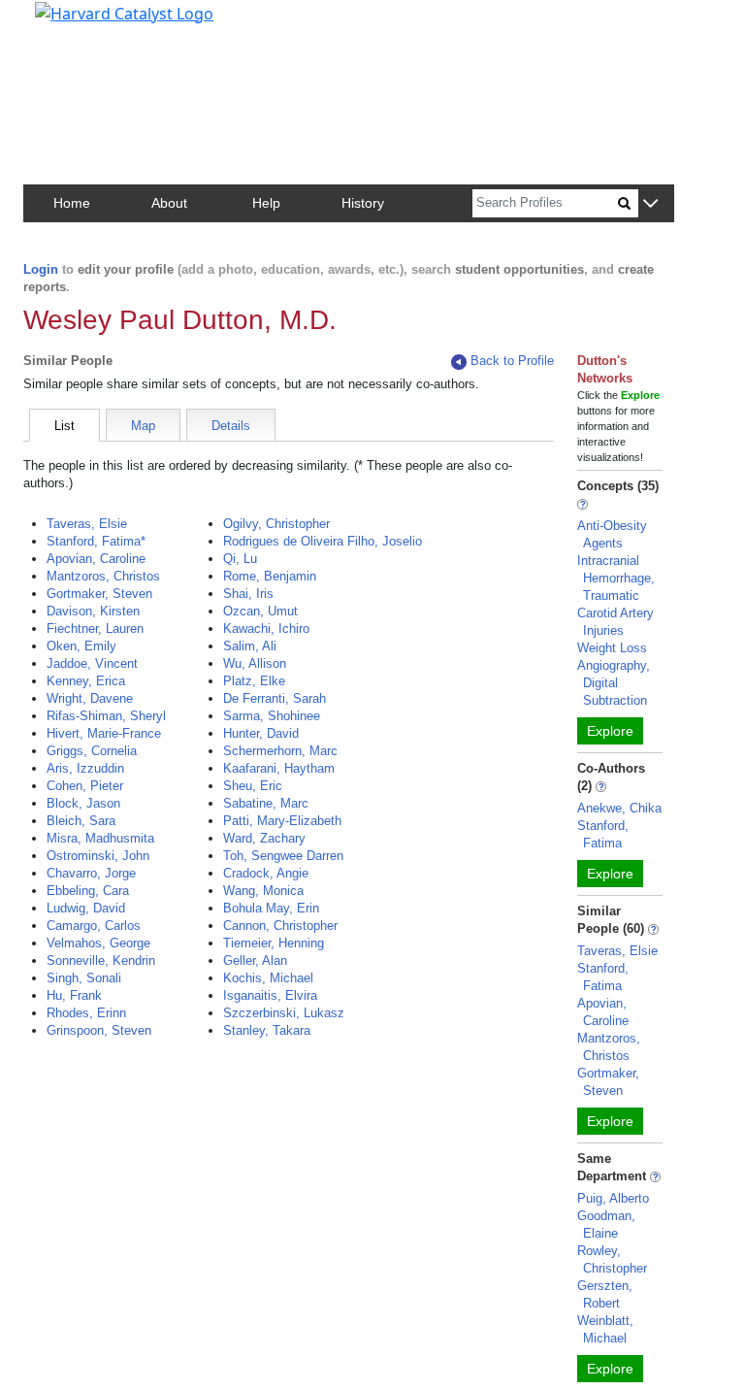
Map (143, 425)
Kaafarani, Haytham (279, 768)
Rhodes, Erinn (86, 1013)
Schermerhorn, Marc (280, 751)
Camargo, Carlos (94, 925)
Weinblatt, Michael (605, 1329)
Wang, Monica (263, 890)
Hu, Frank (74, 995)
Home (71, 203)
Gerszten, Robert (604, 1294)
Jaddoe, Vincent (92, 663)
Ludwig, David (86, 908)
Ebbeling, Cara (88, 890)
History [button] (362, 203)
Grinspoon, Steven (99, 1030)
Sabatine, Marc (265, 803)
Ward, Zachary (264, 838)
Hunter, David (261, 733)
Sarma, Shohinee (271, 716)
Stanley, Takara (266, 1030)
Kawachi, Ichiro (266, 628)
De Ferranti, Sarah (274, 698)
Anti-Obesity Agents (612, 534)
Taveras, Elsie (87, 523)
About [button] (169, 203)
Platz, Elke (254, 681)
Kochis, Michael (268, 978)
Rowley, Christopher (612, 1259)
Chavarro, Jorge (91, 873)
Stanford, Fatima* (96, 541)
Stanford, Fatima (603, 834)
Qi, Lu (240, 558)
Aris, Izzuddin (85, 768)
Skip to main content (81, 23)
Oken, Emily (81, 646)
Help (266, 203)
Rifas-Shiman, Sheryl (106, 716)
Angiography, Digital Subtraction (613, 683)
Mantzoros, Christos (103, 576)
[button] (650, 204)
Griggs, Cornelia (92, 751)
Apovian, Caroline (96, 558)
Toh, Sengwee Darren (283, 855)
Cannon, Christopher (280, 925)
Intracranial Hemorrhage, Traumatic (616, 578)
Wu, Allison (254, 663)
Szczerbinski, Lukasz (283, 1013)
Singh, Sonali (84, 978)
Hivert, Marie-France (104, 733)
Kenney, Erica (86, 681)
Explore (610, 731)
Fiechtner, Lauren (95, 628)
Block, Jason (83, 803)
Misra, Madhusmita (100, 838)
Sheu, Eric (252, 785)
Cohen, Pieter (85, 785)
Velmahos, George (98, 943)
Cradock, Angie (265, 873)
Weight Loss (612, 648)
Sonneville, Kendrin (101, 960)
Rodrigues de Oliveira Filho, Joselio (322, 541)
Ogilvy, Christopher (276, 523)
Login (40, 269)
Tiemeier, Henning (273, 943)
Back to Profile (512, 360)
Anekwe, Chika (619, 808)
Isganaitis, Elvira (270, 995)
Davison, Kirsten (93, 611)
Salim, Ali (249, 646)
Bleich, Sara (81, 820)
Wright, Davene (90, 698)
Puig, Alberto (613, 1198)
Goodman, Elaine (606, 1224)
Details (230, 425)
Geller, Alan (255, 960)
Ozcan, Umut (260, 611)
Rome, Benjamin (269, 576)
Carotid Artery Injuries (615, 622)
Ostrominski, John (98, 855)
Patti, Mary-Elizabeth (282, 820)
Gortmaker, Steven (99, 593)
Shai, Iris (248, 593)
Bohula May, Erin (271, 908)
